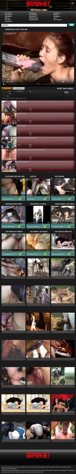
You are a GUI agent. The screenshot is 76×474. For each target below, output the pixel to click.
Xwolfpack (57, 16)
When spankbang (22, 101)
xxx (36, 254)
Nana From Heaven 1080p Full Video (27, 137)
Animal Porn (8, 14)
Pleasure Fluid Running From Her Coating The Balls (31, 149)
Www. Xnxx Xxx (22, 113)
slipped (59, 254)
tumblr (6, 254)
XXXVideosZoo (33, 18)
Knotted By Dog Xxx (23, 162)
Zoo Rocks (8, 13)
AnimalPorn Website (8, 17)
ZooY (55, 18)
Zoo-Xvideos (58, 19)
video (55, 226)
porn (6, 226)
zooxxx (31, 199)
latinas (35, 226)
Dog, (10, 93)
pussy (9, 199)
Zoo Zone (8, 19)
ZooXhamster (33, 14)
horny (31, 226)
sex (59, 226)
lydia (7, 96)
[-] (73, 92)
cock (62, 254)
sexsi (55, 199)
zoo (12, 254)
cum (55, 254)
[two (38, 226)
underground (11, 226)
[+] (71, 92)
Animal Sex (32, 13)
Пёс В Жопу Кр (22, 125)
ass (12, 199)
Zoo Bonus (57, 13)
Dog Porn (38, 6)
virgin (61, 226)
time (6, 199)
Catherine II (8, 21)
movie (59, 199)
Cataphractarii (33, 19)
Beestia (56, 14)
